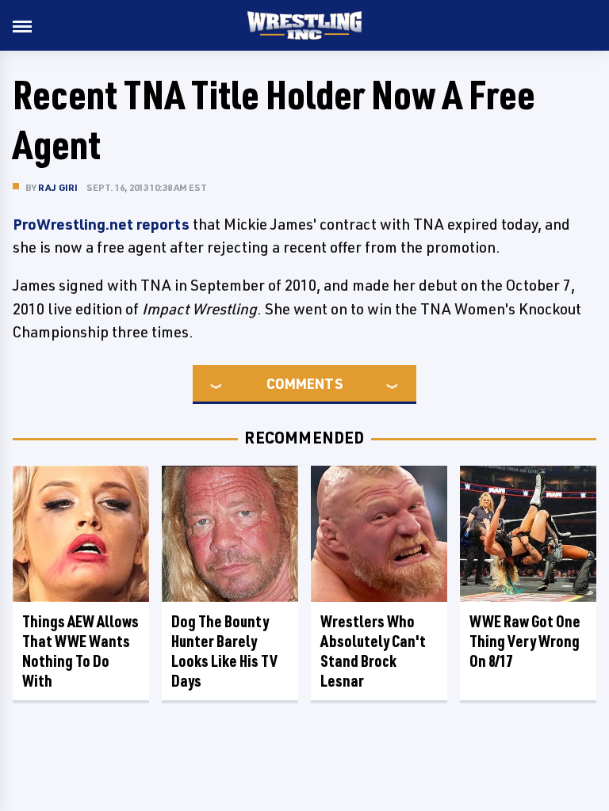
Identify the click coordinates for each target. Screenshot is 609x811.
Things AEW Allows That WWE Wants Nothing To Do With (80, 651)
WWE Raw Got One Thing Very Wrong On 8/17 (524, 641)
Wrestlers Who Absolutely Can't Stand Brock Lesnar (373, 651)
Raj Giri (58, 187)
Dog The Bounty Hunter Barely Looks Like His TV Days (224, 651)
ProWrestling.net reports (101, 224)
